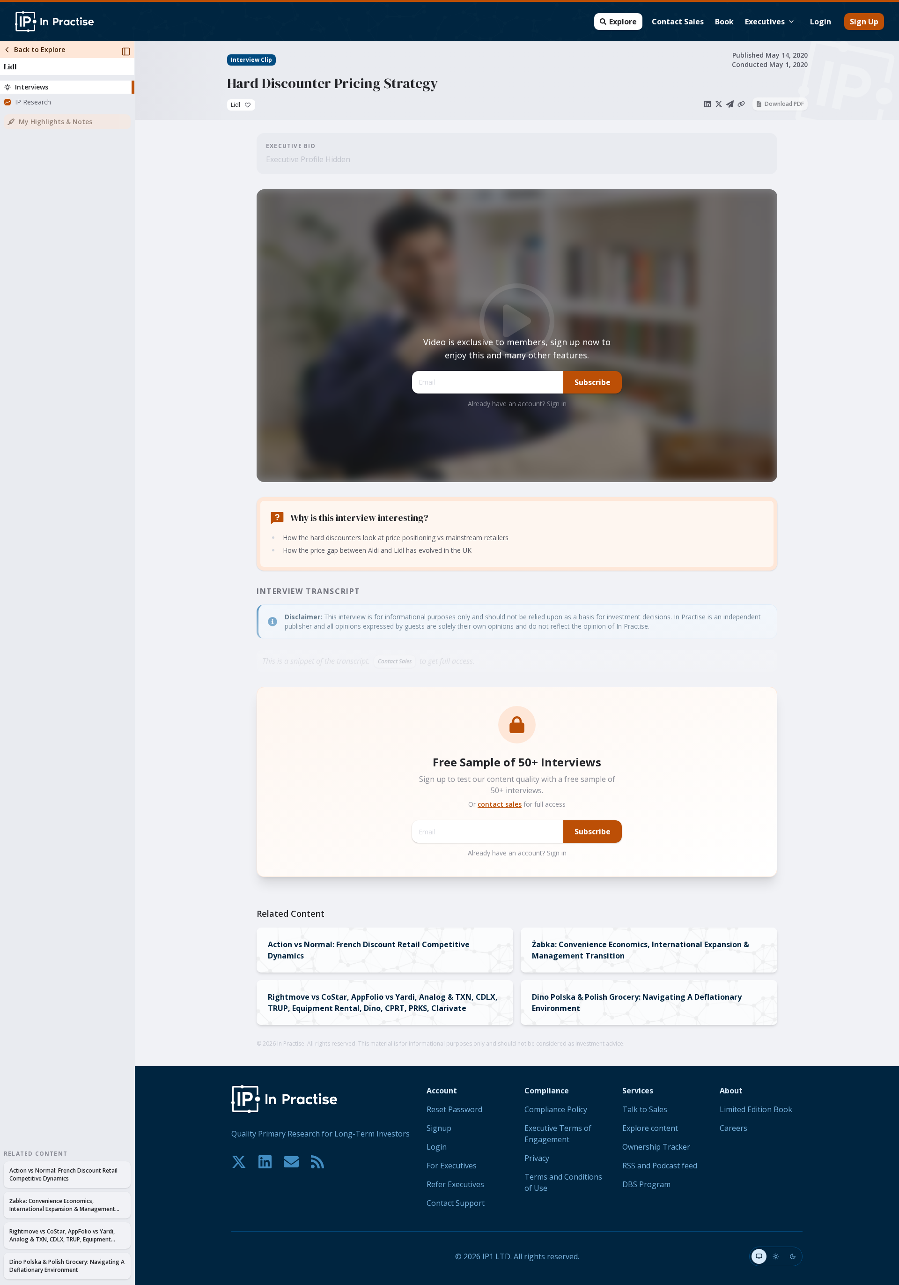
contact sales (500, 804)
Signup (439, 1128)
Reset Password (454, 1109)
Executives (765, 21)
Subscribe (593, 382)
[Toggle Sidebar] (134, 663)
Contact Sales (678, 21)
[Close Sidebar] (126, 51)
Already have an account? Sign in (517, 403)
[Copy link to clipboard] (741, 104)
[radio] (759, 1256)
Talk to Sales (644, 1109)
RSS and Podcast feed (659, 1165)
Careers (733, 1128)
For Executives (452, 1165)
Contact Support (456, 1203)
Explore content (650, 1128)
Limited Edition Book (756, 1109)
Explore (623, 21)
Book (724, 21)
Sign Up (864, 21)
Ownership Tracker (656, 1147)
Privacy (536, 1158)
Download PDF (784, 104)
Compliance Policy (555, 1109)
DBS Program (646, 1184)
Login (820, 21)
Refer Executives (455, 1184)
